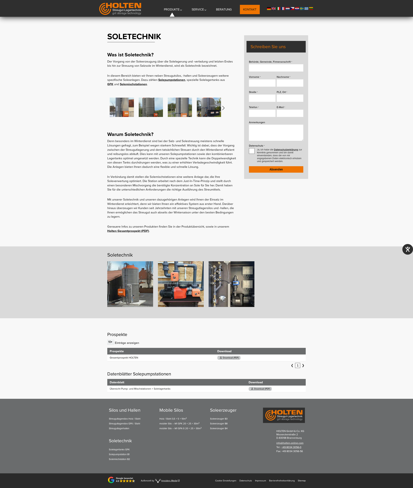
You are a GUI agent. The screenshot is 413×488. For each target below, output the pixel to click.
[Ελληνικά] (306, 8)
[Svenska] (302, 8)
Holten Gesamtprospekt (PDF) (128, 231)
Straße (253, 92)
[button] (223, 108)
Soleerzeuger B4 (218, 428)
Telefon (253, 107)
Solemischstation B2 (119, 459)
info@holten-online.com (289, 443)
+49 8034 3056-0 (291, 447)
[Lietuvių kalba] (311, 8)
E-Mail (281, 107)
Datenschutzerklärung (286, 149)
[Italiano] (278, 8)
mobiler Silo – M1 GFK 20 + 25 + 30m (179, 423)
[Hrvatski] (297, 8)
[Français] (283, 8)
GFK (110, 84)
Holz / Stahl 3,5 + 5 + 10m (173, 418)
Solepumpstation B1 (119, 454)
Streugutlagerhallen (119, 428)
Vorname (254, 77)
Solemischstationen (133, 84)
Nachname (283, 77)
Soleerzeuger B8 (219, 423)
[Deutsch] (269, 8)
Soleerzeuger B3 (218, 418)
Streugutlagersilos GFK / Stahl (124, 423)
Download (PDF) (231, 357)
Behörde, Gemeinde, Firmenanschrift (270, 61)
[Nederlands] (288, 8)
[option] (122, 107)
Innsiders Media (169, 480)
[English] (274, 8)
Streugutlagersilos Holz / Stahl (124, 418)
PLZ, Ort (282, 92)
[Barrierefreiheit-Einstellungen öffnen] (407, 249)
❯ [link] (303, 365)
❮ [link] (292, 365)
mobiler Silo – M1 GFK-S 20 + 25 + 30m (180, 428)
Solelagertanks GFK (119, 449)
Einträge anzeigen (127, 343)
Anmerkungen (257, 122)
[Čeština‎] (292, 8)
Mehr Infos (116, 289)
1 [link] (298, 365)
